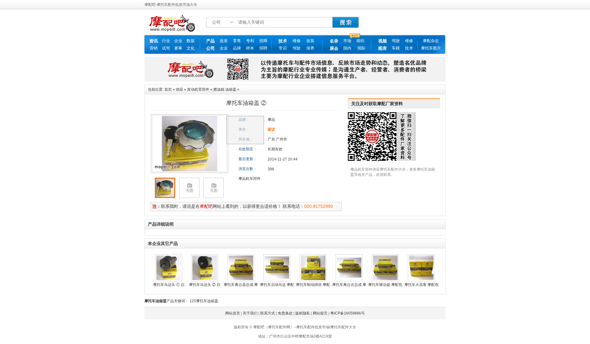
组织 (360, 40)
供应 (179, 89)
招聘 (263, 48)
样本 (250, 48)
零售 (237, 40)
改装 (310, 40)
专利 (250, 40)
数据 (191, 40)
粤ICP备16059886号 (347, 313)
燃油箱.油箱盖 (224, 89)
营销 (154, 48)
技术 (282, 40)
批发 (224, 40)
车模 (396, 48)
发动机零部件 (198, 89)
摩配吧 (206, 206)
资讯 (153, 40)
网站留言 (320, 313)
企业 (178, 40)
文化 (191, 48)
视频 (382, 40)
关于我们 (250, 313)
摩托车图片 (431, 48)
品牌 (237, 48)
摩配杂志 (431, 40)
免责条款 (285, 313)
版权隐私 (302, 313)
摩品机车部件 (249, 178)
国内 (347, 48)
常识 (283, 48)
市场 (347, 40)
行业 (166, 40)
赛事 (178, 48)
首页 (168, 89)
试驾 (166, 48)
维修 (297, 40)
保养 (310, 48)
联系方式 (267, 313)
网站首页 (232, 313)
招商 (263, 40)
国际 (361, 48)
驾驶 (297, 48)
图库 (382, 48)
